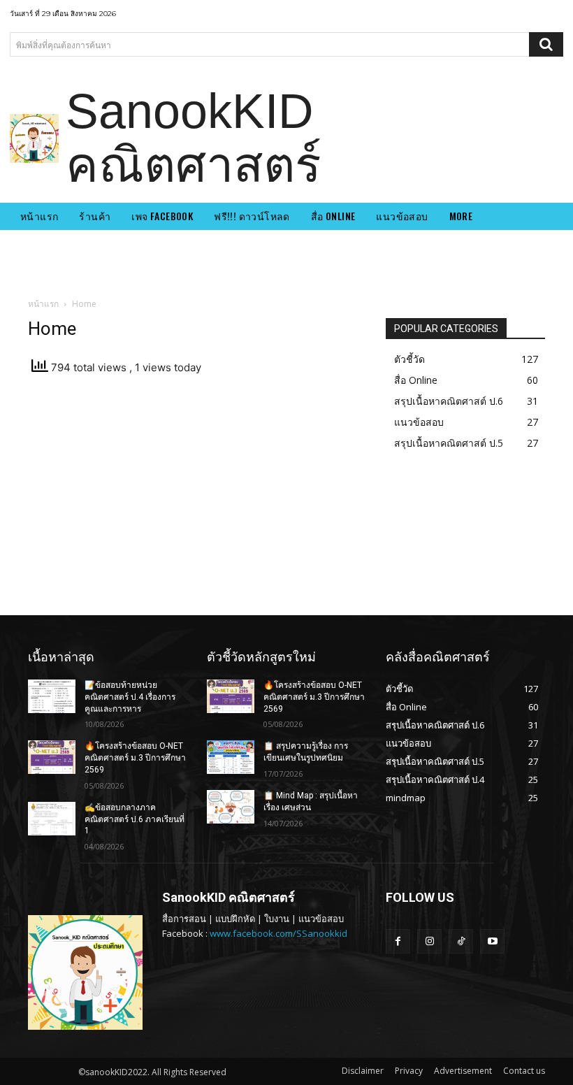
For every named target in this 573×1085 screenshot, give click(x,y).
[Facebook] (398, 941)
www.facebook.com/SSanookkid (278, 933)
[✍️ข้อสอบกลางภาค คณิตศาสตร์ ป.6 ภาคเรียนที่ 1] (51, 818)
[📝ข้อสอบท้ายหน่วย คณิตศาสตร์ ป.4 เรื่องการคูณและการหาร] (51, 696)
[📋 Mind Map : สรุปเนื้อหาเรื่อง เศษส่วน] (230, 807)
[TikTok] (461, 941)
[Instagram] (429, 941)
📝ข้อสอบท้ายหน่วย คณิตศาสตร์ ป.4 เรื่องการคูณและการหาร (130, 697)
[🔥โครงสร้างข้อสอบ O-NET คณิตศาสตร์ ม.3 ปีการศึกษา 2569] (51, 757)
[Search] (546, 44)
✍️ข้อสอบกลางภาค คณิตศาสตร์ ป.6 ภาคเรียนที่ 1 (134, 819)
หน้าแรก (43, 304)
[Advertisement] (197, 499)
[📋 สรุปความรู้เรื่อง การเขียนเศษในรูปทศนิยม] (230, 757)
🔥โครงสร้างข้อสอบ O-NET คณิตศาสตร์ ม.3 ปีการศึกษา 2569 (135, 758)
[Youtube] (492, 941)
